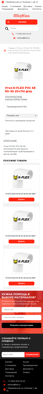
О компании (15, 6)
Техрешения (7, 9)
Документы (23, 9)
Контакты (36, 9)
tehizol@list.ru (23, 38)
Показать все (13, 115)
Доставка (27, 6)
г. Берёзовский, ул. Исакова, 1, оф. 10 (21, 2)
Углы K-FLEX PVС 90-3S (18, 50)
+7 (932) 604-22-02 (23, 34)
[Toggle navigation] (5, 51)
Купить (21, 199)
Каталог (9, 362)
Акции (5, 6)
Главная (11, 48)
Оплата (38, 6)
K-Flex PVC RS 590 (31, 48)
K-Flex (19, 48)
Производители (30, 365)
